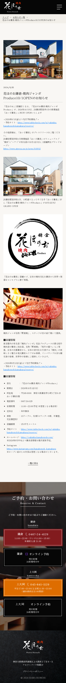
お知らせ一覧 (19, 17)
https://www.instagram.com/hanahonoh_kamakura (31, 448)
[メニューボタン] (59, 7)
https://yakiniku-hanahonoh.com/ (37, 437)
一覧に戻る (33, 463)
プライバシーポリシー (33, 671)
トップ (5, 17)
